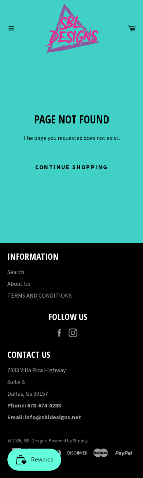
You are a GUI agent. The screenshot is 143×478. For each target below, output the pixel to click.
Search (15, 272)
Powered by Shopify (68, 440)
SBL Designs (35, 440)
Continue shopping (71, 166)
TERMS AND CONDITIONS (39, 295)
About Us (18, 283)
